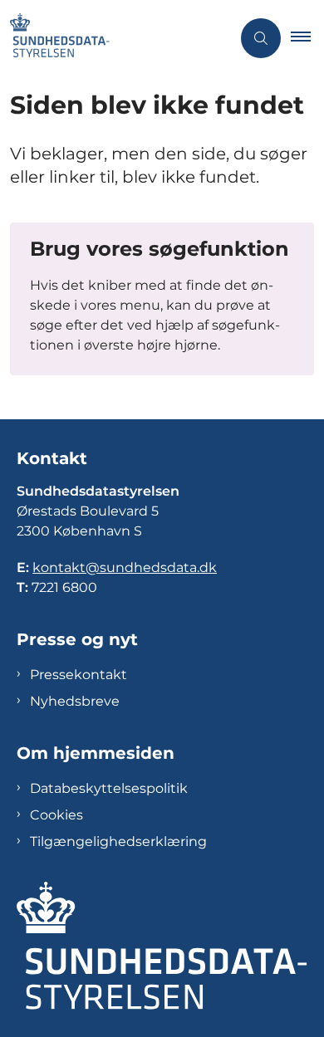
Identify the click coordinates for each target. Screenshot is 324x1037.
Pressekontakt (78, 674)
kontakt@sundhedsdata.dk (124, 567)
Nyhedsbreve (75, 701)
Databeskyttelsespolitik (109, 788)
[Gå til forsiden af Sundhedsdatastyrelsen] (115, 38)
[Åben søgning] (261, 38)
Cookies (56, 815)
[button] (307, 38)
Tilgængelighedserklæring (118, 841)
